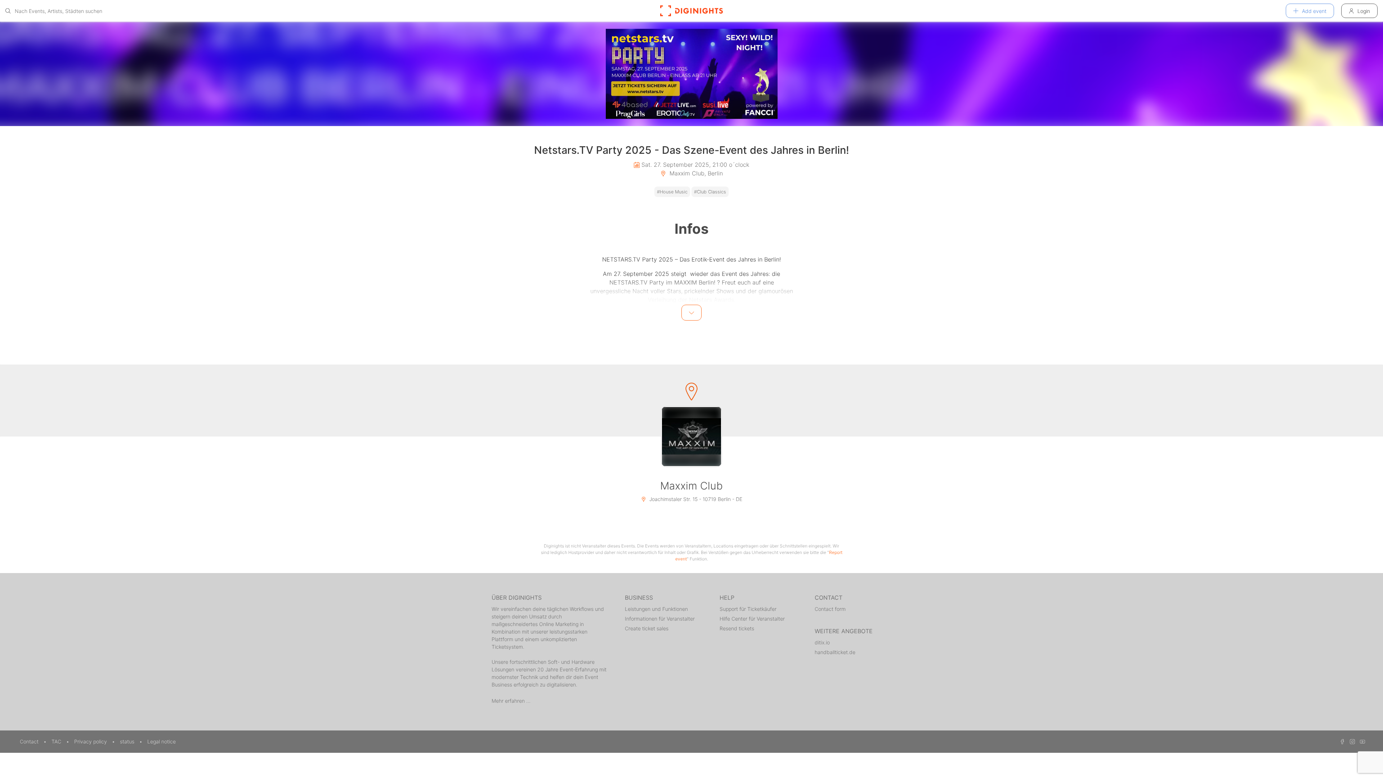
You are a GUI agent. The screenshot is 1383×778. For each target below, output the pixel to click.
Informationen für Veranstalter (660, 619)
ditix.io (822, 642)
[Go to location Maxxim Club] (691, 436)
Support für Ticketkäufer (748, 609)
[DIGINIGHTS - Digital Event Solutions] (691, 11)
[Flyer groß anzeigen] (691, 74)
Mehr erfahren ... (511, 701)
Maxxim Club (691, 485)
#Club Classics (710, 191)
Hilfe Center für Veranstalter (752, 619)
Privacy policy (91, 741)
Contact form (830, 609)
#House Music (672, 191)
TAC (57, 741)
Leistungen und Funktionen (656, 609)
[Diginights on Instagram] (1351, 741)
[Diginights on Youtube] (1360, 741)
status (128, 741)
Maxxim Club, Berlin (695, 173)
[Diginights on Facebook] (1341, 741)
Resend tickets (737, 628)
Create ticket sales (646, 628)
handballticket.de (835, 652)
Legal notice (161, 741)
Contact (30, 741)
